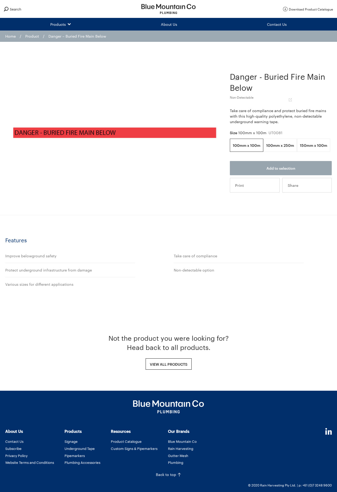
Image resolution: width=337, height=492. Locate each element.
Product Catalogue (126, 441)
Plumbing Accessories (82, 462)
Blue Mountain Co (182, 441)
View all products (168, 364)
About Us (169, 24)
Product (32, 36)
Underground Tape (80, 448)
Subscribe (13, 448)
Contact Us (277, 24)
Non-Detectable (242, 97)
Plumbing (175, 462)
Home (10, 36)
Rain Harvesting (180, 448)
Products (58, 24)
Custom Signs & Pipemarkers (134, 448)
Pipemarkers (75, 455)
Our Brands (178, 431)
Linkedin (328, 431)
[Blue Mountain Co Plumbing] (168, 9)
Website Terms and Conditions (29, 462)
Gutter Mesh (178, 455)
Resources (121, 431)
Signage (71, 441)
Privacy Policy (16, 455)
